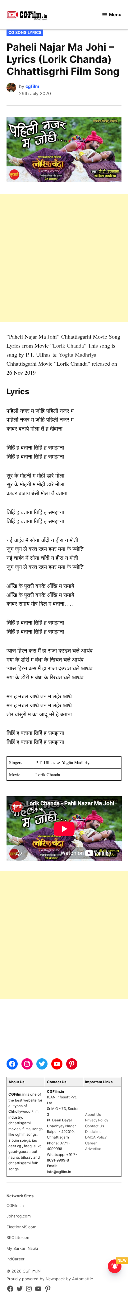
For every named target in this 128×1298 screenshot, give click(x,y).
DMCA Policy (96, 1137)
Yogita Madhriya (77, 354)
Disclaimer (94, 1131)
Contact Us (94, 1126)
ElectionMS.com (21, 1227)
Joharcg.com (19, 1216)
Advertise (93, 1149)
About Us (93, 1114)
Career (91, 1143)
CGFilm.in (15, 1205)
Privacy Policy (96, 1120)
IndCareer (16, 1259)
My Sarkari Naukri (23, 1248)
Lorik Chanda (68, 345)
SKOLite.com (18, 1237)
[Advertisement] (64, 258)
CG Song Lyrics (24, 32)
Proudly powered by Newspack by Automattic (50, 1279)
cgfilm (32, 86)
